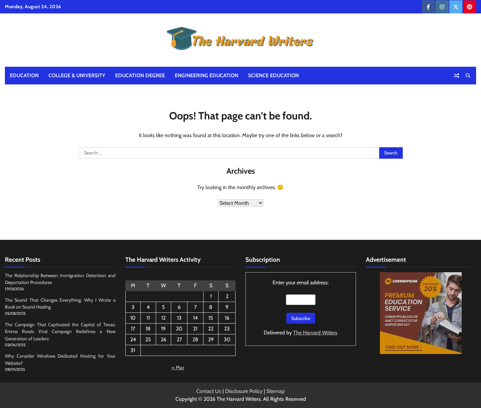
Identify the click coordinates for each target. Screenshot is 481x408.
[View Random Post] (456, 75)
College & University (76, 75)
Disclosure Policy (243, 391)
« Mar (177, 367)
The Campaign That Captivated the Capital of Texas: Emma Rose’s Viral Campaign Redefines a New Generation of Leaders (60, 332)
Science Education (273, 75)
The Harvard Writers (315, 332)
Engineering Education (206, 75)
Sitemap (275, 391)
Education (24, 75)
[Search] (468, 75)
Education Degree (140, 75)
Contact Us (208, 391)
